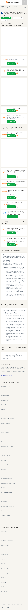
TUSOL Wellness (5, 536)
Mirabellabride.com (5, 428)
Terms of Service (11, 604)
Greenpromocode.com (13, 2)
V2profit (3, 563)
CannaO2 (3, 577)
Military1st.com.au (5, 395)
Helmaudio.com (5, 404)
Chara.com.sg (4, 501)
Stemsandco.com (5, 441)
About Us (4, 604)
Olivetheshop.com (5, 386)
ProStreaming (4, 573)
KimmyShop (4, 591)
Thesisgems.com (5, 520)
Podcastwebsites (5, 545)
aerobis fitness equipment (7, 540)
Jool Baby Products (5, 455)
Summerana (4, 531)
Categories (7, 6)
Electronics (14, 6)
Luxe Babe (3, 469)
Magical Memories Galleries (7, 506)
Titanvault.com (4, 414)
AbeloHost (3, 582)
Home (2, 6)
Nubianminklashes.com (6, 492)
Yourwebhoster (4, 554)
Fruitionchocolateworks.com (7, 418)
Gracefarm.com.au (5, 423)
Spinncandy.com (5, 432)
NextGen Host (4, 568)
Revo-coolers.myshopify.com (8, 483)
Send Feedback (5, 607)
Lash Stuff (3, 460)
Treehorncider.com (5, 515)
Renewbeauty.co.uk (5, 510)
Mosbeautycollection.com (7, 497)
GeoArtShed (4, 550)
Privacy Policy (20, 604)
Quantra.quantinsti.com (6, 478)
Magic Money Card (5, 487)
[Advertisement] (14, 41)
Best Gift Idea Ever (5, 437)
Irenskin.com (4, 409)
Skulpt (2, 596)
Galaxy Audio (4, 391)
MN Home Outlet (5, 400)
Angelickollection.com (6, 464)
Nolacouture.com (5, 474)
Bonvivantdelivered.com (6, 451)
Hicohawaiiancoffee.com (7, 446)
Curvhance (3, 586)
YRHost (3, 559)
